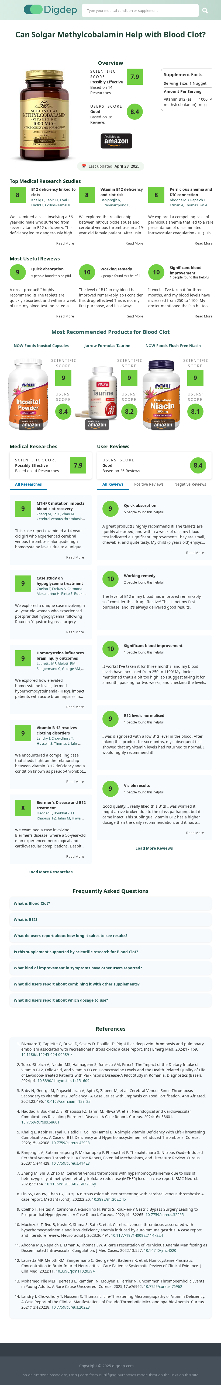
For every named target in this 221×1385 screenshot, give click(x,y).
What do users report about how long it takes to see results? (70, 935)
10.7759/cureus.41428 (70, 1163)
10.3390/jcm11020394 (75, 1271)
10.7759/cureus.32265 (165, 1214)
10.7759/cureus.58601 (40, 1122)
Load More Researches (51, 871)
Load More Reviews (154, 848)
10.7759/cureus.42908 (70, 1142)
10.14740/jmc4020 (160, 1250)
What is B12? (25, 919)
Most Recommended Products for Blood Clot (110, 331)
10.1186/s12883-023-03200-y (70, 1183)
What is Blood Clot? (32, 903)
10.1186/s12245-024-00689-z (46, 1054)
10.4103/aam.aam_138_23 (68, 1101)
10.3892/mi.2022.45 (109, 1199)
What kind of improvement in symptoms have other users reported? (78, 967)
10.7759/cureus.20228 (70, 1307)
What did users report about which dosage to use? (61, 1000)
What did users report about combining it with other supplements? (77, 984)
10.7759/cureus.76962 (163, 1286)
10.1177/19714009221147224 (137, 1235)
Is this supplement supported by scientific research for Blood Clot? (76, 951)
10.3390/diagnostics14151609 (63, 1080)
